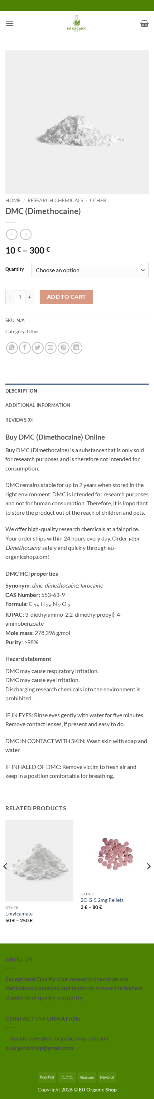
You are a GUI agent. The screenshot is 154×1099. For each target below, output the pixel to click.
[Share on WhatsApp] (12, 348)
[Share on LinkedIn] (76, 348)
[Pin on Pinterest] (63, 348)
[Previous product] (25, 234)
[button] (9, 23)
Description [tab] (21, 391)
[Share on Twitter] (38, 348)
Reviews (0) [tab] (19, 420)
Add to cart (66, 296)
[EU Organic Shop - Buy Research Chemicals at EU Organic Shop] (77, 23)
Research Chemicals (55, 200)
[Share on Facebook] (25, 348)
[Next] (148, 881)
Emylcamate (19, 914)
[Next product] (11, 234)
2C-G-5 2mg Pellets (102, 900)
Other (98, 200)
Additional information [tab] (38, 405)
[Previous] (5, 881)
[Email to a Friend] (51, 348)
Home (13, 200)
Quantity (14, 269)
